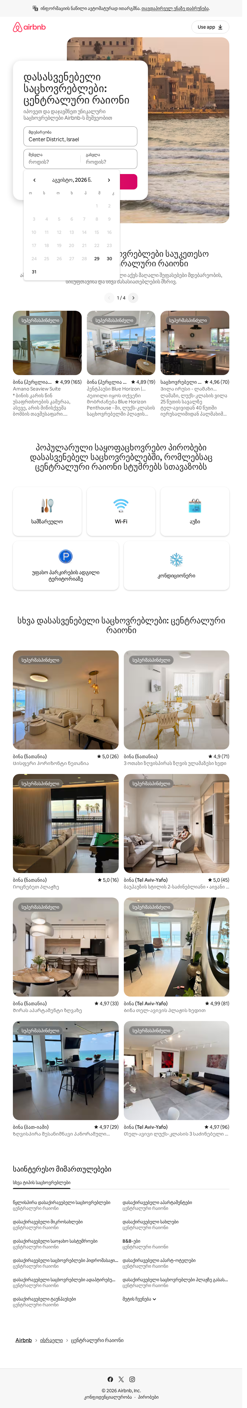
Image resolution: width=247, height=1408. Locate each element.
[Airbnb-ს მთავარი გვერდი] (29, 27)
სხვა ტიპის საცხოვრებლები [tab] (41, 1182)
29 (96, 259)
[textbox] (52, 162)
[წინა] (109, 298)
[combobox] (80, 139)
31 (34, 272)
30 (109, 259)
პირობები (148, 1397)
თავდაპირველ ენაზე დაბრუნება (175, 8)
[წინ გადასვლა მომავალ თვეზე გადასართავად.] (109, 180)
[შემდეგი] (133, 298)
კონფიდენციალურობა (108, 1397)
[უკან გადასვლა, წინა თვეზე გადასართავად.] (35, 180)
